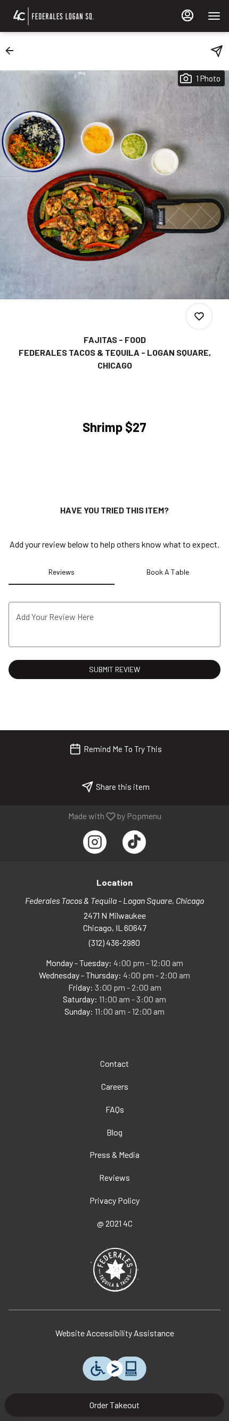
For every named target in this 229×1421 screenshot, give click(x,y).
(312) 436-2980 (114, 942)
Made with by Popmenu (84, 816)
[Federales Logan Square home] (75, 16)
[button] (13, 50)
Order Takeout (114, 1405)
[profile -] (187, 15)
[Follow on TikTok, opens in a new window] (134, 842)
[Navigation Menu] (214, 16)
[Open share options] (217, 51)
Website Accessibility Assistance (114, 1333)
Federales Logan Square (114, 1270)
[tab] (61, 572)
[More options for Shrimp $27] (199, 316)
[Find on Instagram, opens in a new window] (95, 842)
